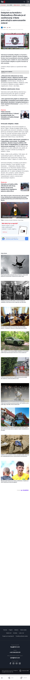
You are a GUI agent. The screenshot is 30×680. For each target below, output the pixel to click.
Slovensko (3, 10)
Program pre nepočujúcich (8, 636)
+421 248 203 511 (15, 652)
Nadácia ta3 (8, 633)
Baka (22, 220)
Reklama (16, 629)
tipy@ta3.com (15, 647)
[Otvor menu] (28, 2)
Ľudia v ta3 (21, 633)
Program (11, 629)
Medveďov (15, 220)
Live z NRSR (9, 5)
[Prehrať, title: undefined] (15, 41)
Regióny (8, 10)
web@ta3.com (15, 658)
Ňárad (19, 220)
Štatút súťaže (23, 629)
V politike (23, 5)
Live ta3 (3, 5)
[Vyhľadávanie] (24, 1)
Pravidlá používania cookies (22, 636)
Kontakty (15, 633)
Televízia (5, 629)
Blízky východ (17, 5)
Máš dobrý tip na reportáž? (10, 223)
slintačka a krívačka (8, 220)
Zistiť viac (5, 232)
